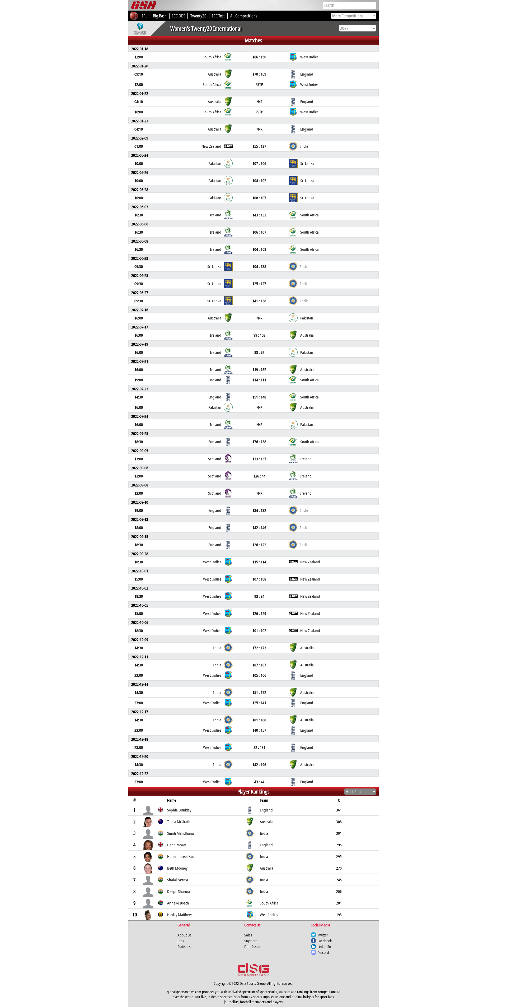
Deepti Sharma (178, 891)
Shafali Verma (177, 879)
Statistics (184, 946)
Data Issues (253, 946)
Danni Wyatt (176, 844)
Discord (323, 952)
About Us (184, 935)
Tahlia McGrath (178, 821)
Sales (248, 935)
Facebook (324, 940)
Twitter (322, 935)
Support (250, 940)
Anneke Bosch (178, 903)
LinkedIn (324, 946)
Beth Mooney (177, 868)
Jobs (180, 940)
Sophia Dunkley (179, 810)
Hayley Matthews (180, 914)
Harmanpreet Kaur (181, 856)
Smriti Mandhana (180, 833)
